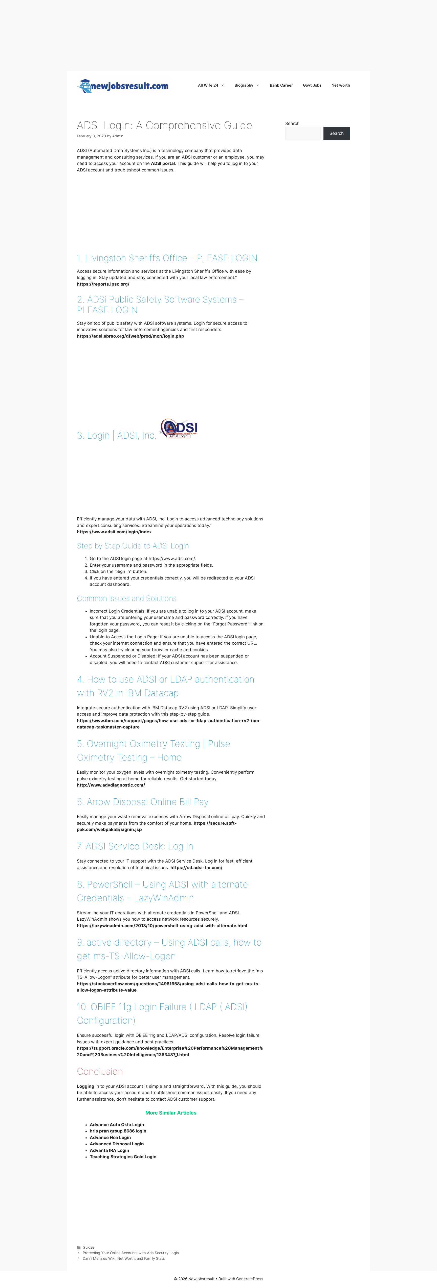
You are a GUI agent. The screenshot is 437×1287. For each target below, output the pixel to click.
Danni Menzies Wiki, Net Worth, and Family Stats (124, 1258)
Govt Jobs (312, 85)
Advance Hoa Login (110, 1137)
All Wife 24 (208, 85)
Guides (89, 1247)
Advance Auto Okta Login (117, 1124)
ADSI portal (163, 163)
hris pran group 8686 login (118, 1130)
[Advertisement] (151, 35)
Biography (244, 85)
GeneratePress (249, 1278)
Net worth (341, 85)
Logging (85, 1086)
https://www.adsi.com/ (172, 558)
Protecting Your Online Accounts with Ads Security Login (131, 1253)
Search (292, 123)
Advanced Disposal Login (117, 1143)
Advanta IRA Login (109, 1150)
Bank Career (281, 85)
